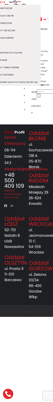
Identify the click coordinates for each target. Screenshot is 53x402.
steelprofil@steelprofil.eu (26, 169)
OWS (34, 99)
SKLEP (34, 92)
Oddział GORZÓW (41, 265)
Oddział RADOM (39, 178)
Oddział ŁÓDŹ (14, 221)
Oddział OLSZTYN (15, 260)
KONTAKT (36, 106)
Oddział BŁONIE (39, 135)
